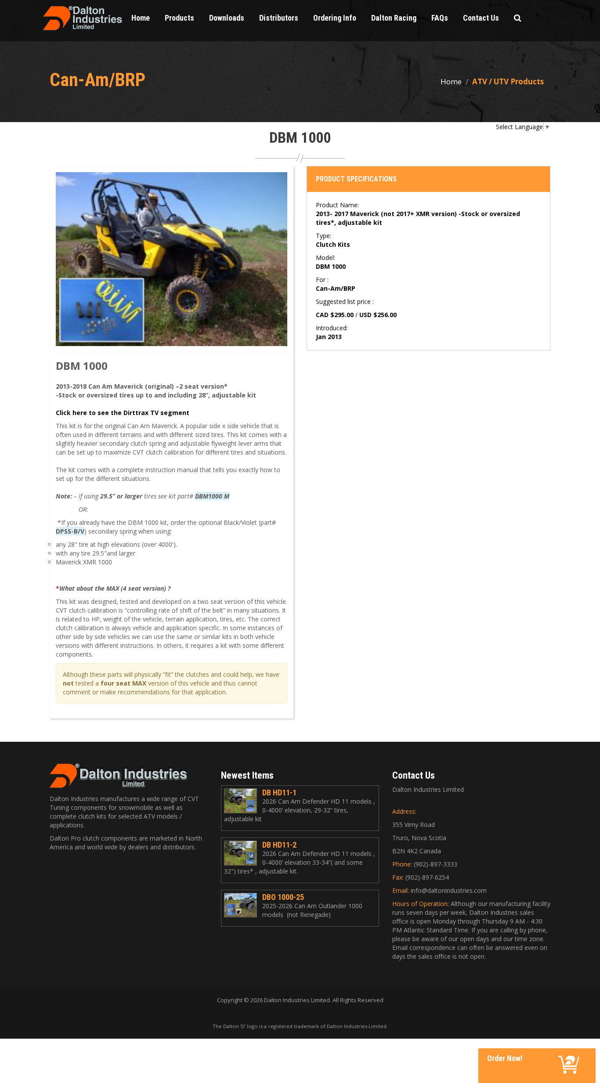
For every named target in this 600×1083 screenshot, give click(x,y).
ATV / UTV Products (508, 81)
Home (451, 81)
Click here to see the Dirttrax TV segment (122, 412)
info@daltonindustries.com (449, 890)
